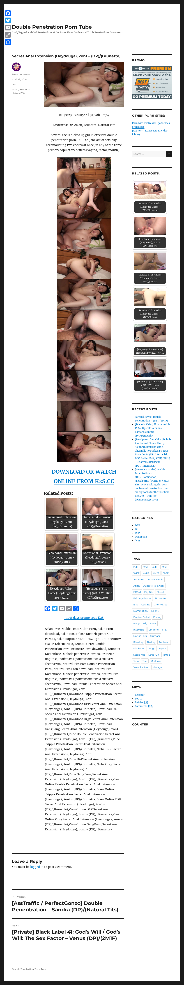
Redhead (164, 642)
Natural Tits (18, 93)
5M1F (166, 573)
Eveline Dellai (141, 617)
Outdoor (155, 635)
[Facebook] (8, 13)
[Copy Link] (8, 34)
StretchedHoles (21, 74)
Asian (15, 89)
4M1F (146, 573)
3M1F (155, 566)
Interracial (139, 629)
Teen (136, 661)
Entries (141, 702)
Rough (151, 648)
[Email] (8, 27)
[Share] (8, 41)
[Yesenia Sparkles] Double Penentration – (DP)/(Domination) (150, 473)
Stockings (139, 654)
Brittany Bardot (142, 598)
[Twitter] (8, 20)
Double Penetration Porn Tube (52, 27)
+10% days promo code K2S (84, 617)
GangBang (141, 536)
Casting (145, 604)
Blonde (161, 592)
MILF (165, 629)
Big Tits (148, 592)
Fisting (157, 617)
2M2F (146, 566)
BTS (135, 604)
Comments (144, 706)
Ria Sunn (138, 648)
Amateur (138, 579)
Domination (140, 610)
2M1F (136, 566)
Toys (144, 661)
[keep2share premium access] (152, 82)
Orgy (137, 540)
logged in (36, 867)
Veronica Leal (141, 667)
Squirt (162, 648)
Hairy (136, 623)
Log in (138, 698)
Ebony (155, 610)
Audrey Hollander (153, 585)
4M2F (156, 573)
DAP (137, 525)
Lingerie (154, 629)
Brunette (24, 89)
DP (13, 84)
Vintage (157, 667)
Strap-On (153, 654)
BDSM (137, 592)
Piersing (138, 642)
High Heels (149, 623)
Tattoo (166, 654)
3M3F (136, 573)
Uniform (156, 661)
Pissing (151, 642)
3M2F (165, 566)
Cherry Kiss (160, 604)
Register (139, 694)
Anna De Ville (155, 579)
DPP (137, 533)
